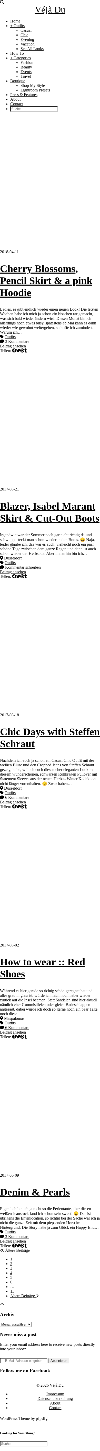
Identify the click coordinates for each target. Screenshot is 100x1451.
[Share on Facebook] (14, 350)
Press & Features (23, 94)
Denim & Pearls (35, 1192)
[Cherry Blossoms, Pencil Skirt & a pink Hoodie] (50, 183)
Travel (26, 76)
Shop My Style (33, 85)
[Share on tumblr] (25, 350)
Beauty (26, 67)
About (15, 99)
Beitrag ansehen (13, 346)
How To (17, 53)
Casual (26, 30)
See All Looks (32, 48)
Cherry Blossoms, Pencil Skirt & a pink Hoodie (46, 280)
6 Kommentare (16, 797)
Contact (16, 104)
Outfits (10, 337)
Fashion (27, 62)
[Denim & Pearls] (50, 1106)
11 (12, 1291)
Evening (27, 39)
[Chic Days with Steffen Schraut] (50, 646)
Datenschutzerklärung (55, 1398)
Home (15, 21)
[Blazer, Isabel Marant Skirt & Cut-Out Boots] (50, 420)
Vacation (28, 44)
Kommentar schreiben (22, 567)
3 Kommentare (16, 341)
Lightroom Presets (35, 90)
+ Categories (20, 58)
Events (26, 71)
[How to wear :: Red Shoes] (50, 876)
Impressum (55, 1394)
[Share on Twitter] (18, 350)
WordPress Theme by (24, 1418)
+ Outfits (17, 26)
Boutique (17, 81)
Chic (24, 35)
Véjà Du (50, 10)
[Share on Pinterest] (22, 350)
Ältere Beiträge (17, 1250)
